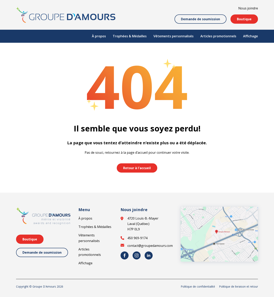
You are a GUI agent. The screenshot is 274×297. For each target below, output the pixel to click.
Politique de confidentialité (198, 286)
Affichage (250, 36)
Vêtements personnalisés (173, 36)
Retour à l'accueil (137, 168)
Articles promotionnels (218, 36)
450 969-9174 (137, 238)
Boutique (244, 19)
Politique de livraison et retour (238, 286)
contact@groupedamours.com (150, 245)
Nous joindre (248, 8)
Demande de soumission (200, 19)
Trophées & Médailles (130, 36)
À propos (99, 36)
